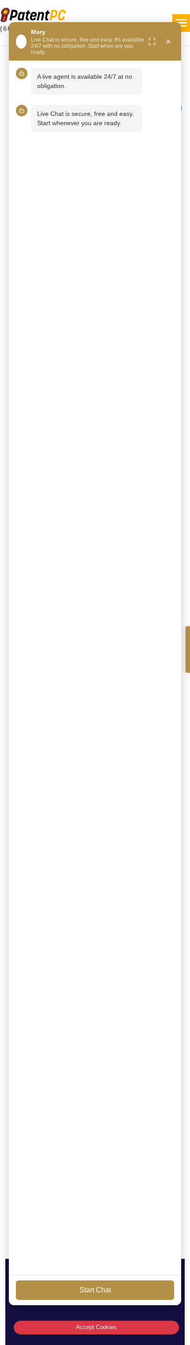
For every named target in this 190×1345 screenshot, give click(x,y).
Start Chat (95, 1290)
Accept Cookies (96, 1327)
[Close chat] (168, 41)
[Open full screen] (152, 41)
